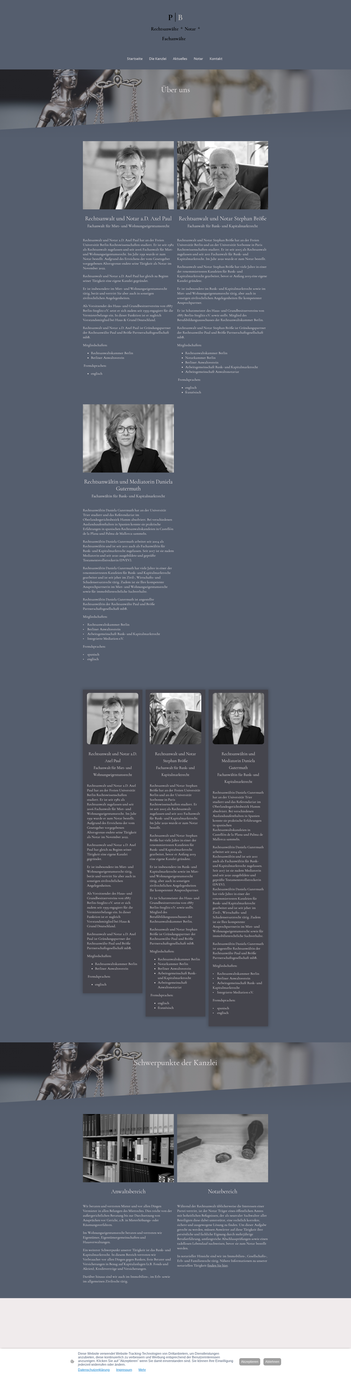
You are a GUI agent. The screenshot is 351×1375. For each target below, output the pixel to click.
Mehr (142, 1370)
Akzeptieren (249, 1361)
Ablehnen (272, 1361)
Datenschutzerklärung (94, 1370)
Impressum (124, 1370)
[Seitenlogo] (175, 46)
